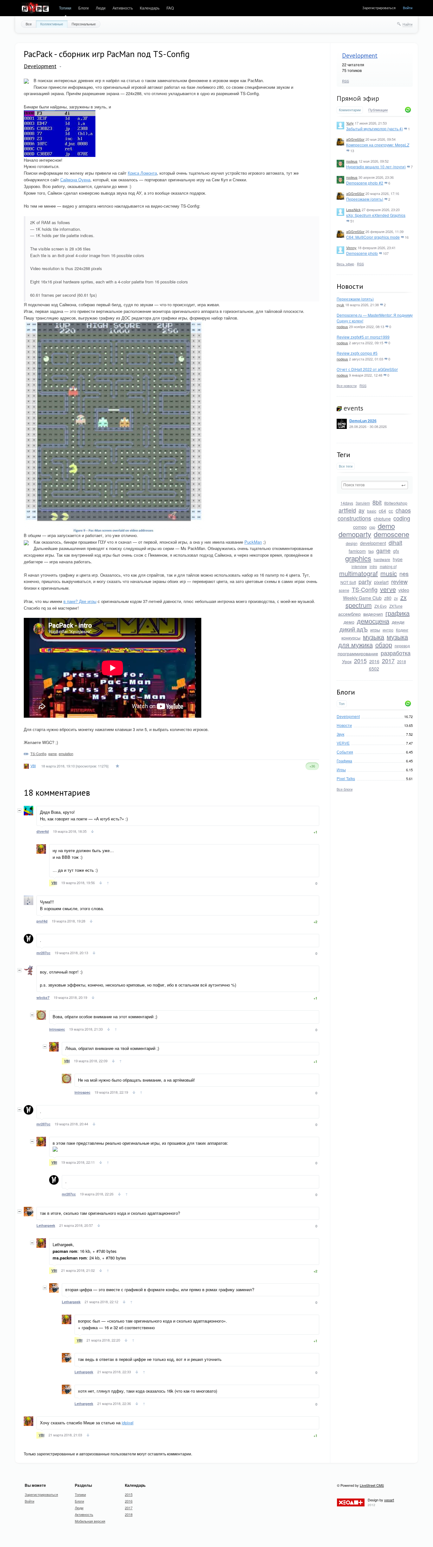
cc (391, 511)
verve (388, 589)
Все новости (347, 385)
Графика (344, 760)
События (345, 751)
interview (359, 566)
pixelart (381, 582)
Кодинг (402, 629)
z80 (387, 598)
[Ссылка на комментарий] (92, 832)
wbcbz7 (42, 997)
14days (346, 503)
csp (372, 527)
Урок (347, 661)
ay (362, 510)
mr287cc (43, 952)
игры (375, 629)
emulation (66, 753)
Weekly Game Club (362, 598)
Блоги (83, 7)
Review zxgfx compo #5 (357, 353)
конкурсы (350, 637)
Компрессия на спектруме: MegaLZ (377, 144)
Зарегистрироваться (379, 7)
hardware (382, 559)
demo (386, 526)
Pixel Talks (346, 778)
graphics (358, 558)
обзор (383, 644)
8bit (377, 502)
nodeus (352, 161)
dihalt (395, 542)
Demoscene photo (362, 253)
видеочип (373, 614)
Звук (340, 734)
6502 (374, 668)
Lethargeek (45, 1225)
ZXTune (396, 606)
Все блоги (344, 789)
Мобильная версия (90, 1521)
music (388, 573)
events (352, 408)
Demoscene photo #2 (364, 182)
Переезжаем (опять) (364, 199)
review (399, 581)
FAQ (170, 7)
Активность (123, 7)
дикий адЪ (353, 629)
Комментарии (350, 110)
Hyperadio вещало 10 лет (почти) (376, 166)
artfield (347, 510)
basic (371, 511)
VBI (33, 765)
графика (397, 613)
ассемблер (349, 614)
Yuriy (350, 123)
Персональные (84, 23)
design (352, 543)
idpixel (127, 1423)
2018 (401, 661)
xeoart (389, 1499)
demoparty (355, 534)
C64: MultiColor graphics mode (373, 237)
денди (398, 621)
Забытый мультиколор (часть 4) (374, 128)
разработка (395, 653)
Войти (407, 7)
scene (344, 590)
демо (349, 621)
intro (373, 566)
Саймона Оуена (75, 180)
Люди (101, 7)
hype (398, 559)
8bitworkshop (395, 503)
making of (388, 566)
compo (360, 527)
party (365, 581)
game (383, 550)
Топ (342, 704)
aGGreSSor (355, 139)
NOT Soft (348, 582)
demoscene (391, 534)
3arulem (363, 503)
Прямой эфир (358, 98)
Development (360, 55)
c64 (382, 511)
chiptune (382, 518)
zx (396, 598)
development (373, 543)
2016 (374, 661)
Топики (65, 7)
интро (388, 629)
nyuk (340, 304)
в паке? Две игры (79, 601)
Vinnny (351, 247)
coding (401, 518)
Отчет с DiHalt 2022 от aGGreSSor (367, 369)
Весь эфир (345, 263)
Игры (341, 769)
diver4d (42, 831)
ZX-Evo (380, 606)
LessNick (353, 209)
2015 (360, 661)
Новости (344, 725)
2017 (388, 661)
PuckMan (253, 542)
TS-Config (365, 589)
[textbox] (374, 485)
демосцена (373, 620)
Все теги (345, 466)
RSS (345, 80)
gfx (396, 551)
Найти (407, 24)
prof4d (42, 921)
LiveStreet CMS (372, 1485)
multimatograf (358, 573)
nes (404, 573)
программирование (358, 653)
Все (29, 23)
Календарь (149, 7)
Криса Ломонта (142, 173)
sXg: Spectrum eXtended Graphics (375, 215)
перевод (402, 645)
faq (371, 551)
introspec (57, 1029)
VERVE (343, 743)
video (403, 590)
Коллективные (51, 23)
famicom (357, 551)
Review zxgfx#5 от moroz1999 (363, 337)
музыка (373, 636)
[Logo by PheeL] (35, 8)
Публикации (378, 110)
